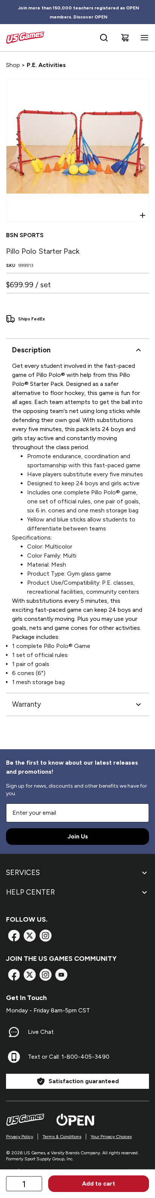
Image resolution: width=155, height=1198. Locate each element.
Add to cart (98, 1183)
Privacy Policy (19, 1136)
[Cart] (124, 37)
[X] (30, 935)
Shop (13, 65)
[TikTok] (61, 975)
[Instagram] (45, 935)
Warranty (26, 704)
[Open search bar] (104, 37)
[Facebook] (14, 935)
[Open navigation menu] (143, 37)
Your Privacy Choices (111, 1136)
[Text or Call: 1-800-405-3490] (14, 1057)
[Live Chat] (14, 1032)
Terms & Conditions (62, 1136)
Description (31, 350)
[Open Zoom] (142, 215)
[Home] (25, 38)
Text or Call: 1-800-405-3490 (68, 1056)
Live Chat (41, 1031)
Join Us (77, 836)
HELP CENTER (30, 892)
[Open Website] (75, 1120)
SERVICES (23, 872)
